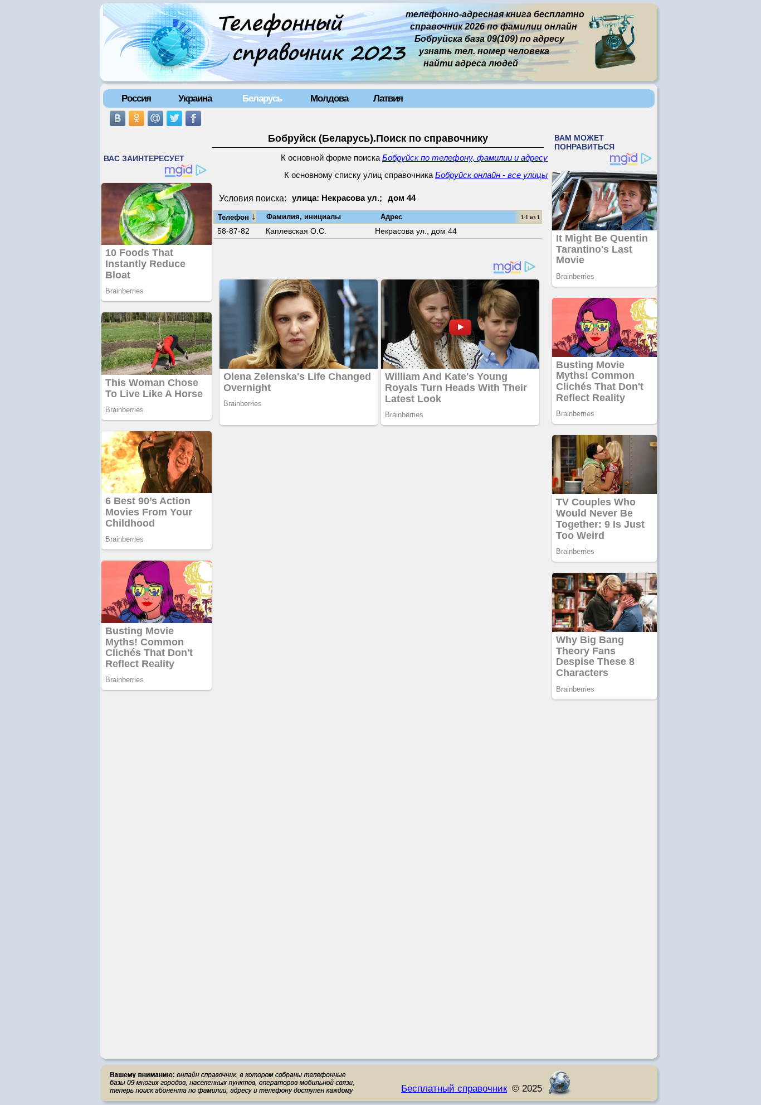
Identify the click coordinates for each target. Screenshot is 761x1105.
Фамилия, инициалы (303, 217)
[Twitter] (174, 118)
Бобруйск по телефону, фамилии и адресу (465, 157)
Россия (136, 98)
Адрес (391, 217)
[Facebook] (193, 118)
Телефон (237, 216)
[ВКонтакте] (117, 118)
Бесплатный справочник (454, 1088)
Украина (195, 98)
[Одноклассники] (136, 118)
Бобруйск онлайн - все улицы (491, 175)
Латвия (388, 98)
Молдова (329, 98)
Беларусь (262, 98)
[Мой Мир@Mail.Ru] (155, 118)
